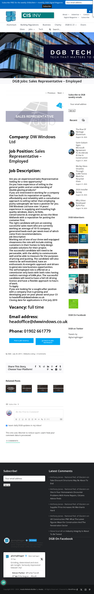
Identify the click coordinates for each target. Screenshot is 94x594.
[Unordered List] (32, 419)
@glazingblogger (34, 556)
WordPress (72, 589)
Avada (41, 589)
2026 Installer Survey (82, 190)
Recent (73, 120)
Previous (51, 93)
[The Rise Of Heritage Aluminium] (71, 131)
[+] (48, 419)
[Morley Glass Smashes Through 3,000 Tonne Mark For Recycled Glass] (71, 173)
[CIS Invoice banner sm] (38, 13)
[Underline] (22, 419)
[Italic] (19, 419)
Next (60, 93)
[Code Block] (38, 419)
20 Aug (13, 559)
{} (45, 419)
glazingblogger (17, 556)
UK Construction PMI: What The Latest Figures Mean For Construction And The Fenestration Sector (68, 522)
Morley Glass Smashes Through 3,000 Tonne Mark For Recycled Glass (81, 174)
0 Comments (41, 354)
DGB (9, 354)
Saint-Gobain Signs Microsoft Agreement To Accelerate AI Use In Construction (82, 150)
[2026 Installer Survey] (71, 190)
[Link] (42, 419)
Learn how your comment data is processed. (30, 434)
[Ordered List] (29, 419)
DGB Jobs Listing (29, 354)
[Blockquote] (35, 419)
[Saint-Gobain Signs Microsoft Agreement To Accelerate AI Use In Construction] (71, 150)
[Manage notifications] (88, 588)
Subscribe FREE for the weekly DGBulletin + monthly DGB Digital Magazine (32, 2)
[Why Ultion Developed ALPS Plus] (71, 203)
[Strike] (26, 419)
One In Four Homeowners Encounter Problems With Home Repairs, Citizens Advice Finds (67, 495)
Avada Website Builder (28, 589)
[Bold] (16, 419)
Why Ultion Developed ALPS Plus (81, 203)
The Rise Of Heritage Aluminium (81, 132)
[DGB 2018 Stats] (47, 55)
